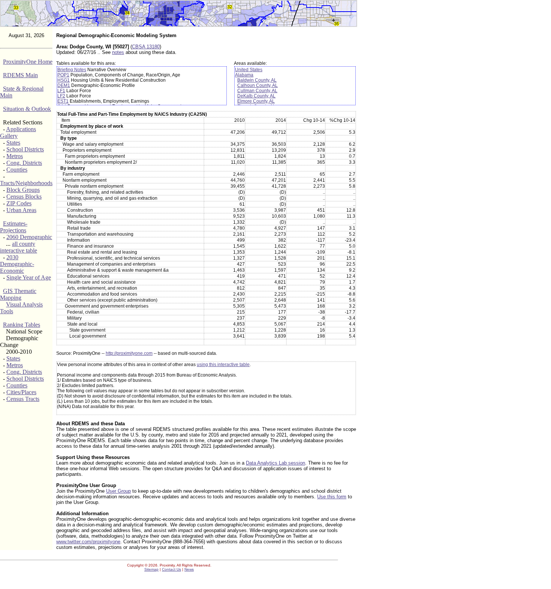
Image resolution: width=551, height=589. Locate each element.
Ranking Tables (21, 324)
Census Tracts (22, 399)
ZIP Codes (18, 203)
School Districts (25, 149)
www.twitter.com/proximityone (88, 541)
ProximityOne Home (27, 61)
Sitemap (151, 569)
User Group (118, 491)
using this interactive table (223, 364)
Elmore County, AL (256, 101)
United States (248, 69)
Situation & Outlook (27, 109)
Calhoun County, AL (257, 85)
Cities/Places (21, 392)
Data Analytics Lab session (275, 463)
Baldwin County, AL (257, 80)
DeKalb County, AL (256, 96)
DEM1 (63, 85)
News (189, 569)
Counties (16, 169)
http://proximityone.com (129, 353)
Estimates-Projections (13, 226)
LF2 (61, 96)
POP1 (63, 75)
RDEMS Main (20, 75)
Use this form (331, 496)
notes (118, 52)
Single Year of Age (28, 277)
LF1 (61, 90)
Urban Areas (21, 210)
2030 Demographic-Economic (17, 264)
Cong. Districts (24, 163)
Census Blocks (24, 196)
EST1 (63, 101)
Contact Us (171, 569)
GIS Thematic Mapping (18, 294)
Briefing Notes (71, 69)
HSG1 (63, 80)
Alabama (244, 75)
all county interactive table (18, 247)
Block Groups (23, 190)
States (13, 142)
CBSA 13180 (146, 46)
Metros (14, 156)
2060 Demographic (29, 237)
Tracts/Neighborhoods (26, 183)
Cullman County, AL (257, 90)
